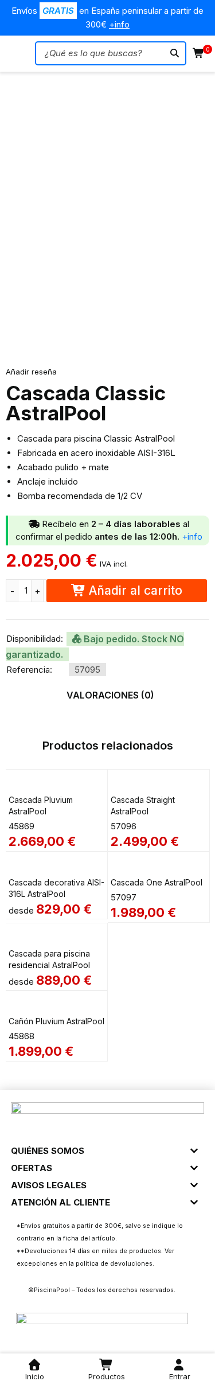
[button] (107, 1146)
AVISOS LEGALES (49, 1185)
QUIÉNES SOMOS (47, 1150)
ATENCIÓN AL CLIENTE (60, 1202)
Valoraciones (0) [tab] (110, 695)
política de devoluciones (114, 1263)
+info (119, 24)
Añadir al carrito (135, 590)
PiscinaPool (52, 1290)
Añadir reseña (31, 371)
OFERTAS (31, 1167)
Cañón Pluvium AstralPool (56, 1021)
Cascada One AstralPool (156, 882)
